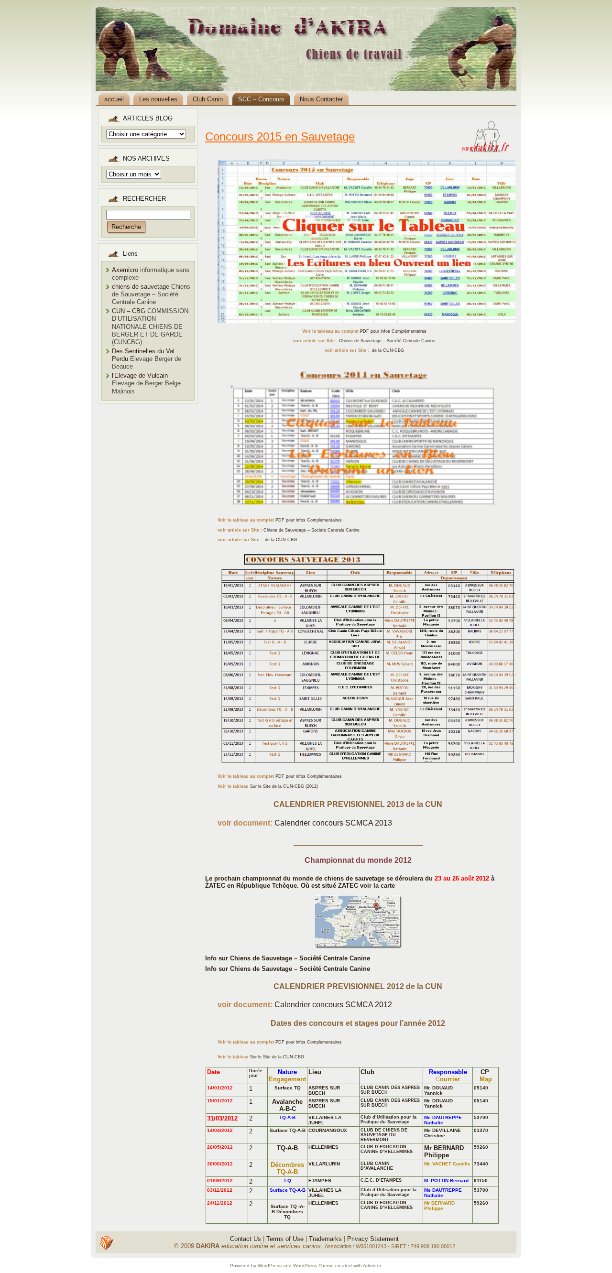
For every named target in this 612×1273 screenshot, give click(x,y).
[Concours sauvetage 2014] (364, 436)
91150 (481, 1180)
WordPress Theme (313, 1265)
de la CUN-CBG (387, 350)
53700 (481, 1117)
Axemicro (125, 269)
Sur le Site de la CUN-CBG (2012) (284, 786)
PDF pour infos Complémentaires (393, 331)
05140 (481, 1087)
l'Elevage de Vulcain (140, 375)
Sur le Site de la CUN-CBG (277, 1057)
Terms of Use (285, 1238)
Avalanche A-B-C (287, 1105)
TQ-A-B (287, 1148)
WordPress (270, 1265)
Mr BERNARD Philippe (444, 1151)
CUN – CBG (128, 311)
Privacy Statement (373, 1238)
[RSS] (106, 1243)
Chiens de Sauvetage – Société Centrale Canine (387, 340)
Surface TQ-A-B (288, 1130)
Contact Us (245, 1238)
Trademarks (325, 1238)
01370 (481, 1130)
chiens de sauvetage (140, 286)
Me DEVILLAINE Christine (442, 1133)
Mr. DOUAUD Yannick (438, 1090)
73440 (481, 1163)
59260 (481, 1147)
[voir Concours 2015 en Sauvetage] (364, 237)
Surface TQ (287, 1087)
